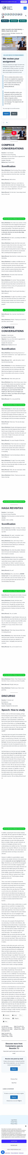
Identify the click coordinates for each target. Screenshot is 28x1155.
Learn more (23, 1)
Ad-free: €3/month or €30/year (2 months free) (14, 218)
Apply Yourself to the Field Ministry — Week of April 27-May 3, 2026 (7, 1035)
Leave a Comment (6, 33)
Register (6, 113)
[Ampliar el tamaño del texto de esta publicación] (6, 122)
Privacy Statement (14, 1153)
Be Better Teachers (15, 33)
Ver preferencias (14, 1149)
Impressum (21, 1153)
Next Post (14, 1082)
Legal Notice (14, 1120)
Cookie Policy (7, 1153)
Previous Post (14, 1079)
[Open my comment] (3, 1152)
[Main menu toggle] (25, 8)
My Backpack (14, 20)
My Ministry (5, 20)
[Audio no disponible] (3, 122)
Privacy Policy (14, 1123)
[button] (26, 1126)
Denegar (14, 1145)
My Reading (22, 20)
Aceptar (14, 1141)
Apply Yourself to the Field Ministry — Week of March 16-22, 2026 (19, 1028)
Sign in (14, 113)
